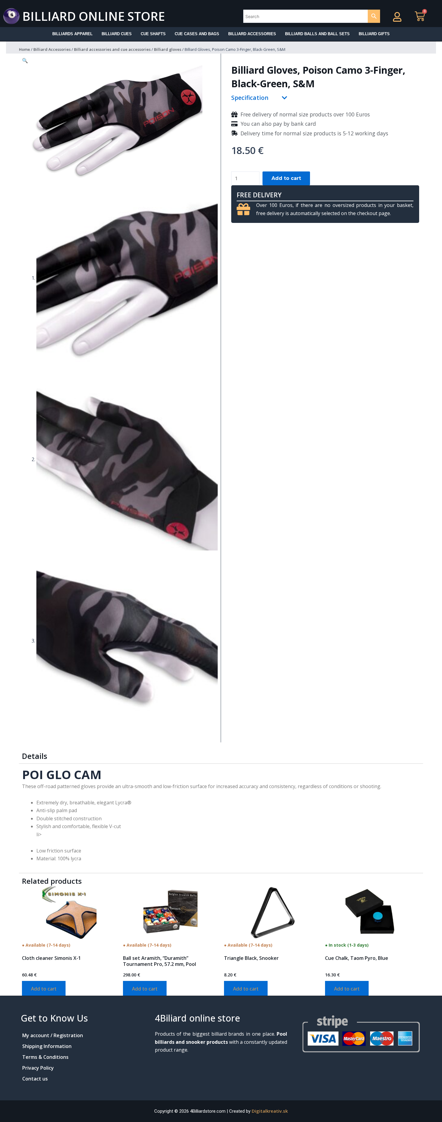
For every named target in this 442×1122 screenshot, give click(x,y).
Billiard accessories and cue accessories (112, 49)
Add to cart (286, 178)
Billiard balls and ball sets (317, 34)
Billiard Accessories (52, 49)
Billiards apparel (72, 34)
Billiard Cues (117, 34)
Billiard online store (93, 16)
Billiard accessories (252, 34)
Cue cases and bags (197, 34)
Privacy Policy (38, 1068)
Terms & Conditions (45, 1057)
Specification (250, 98)
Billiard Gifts (374, 34)
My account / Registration (52, 1035)
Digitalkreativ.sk (270, 1111)
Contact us (35, 1078)
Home (24, 49)
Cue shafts (153, 34)
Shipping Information (47, 1046)
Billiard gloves (167, 49)
